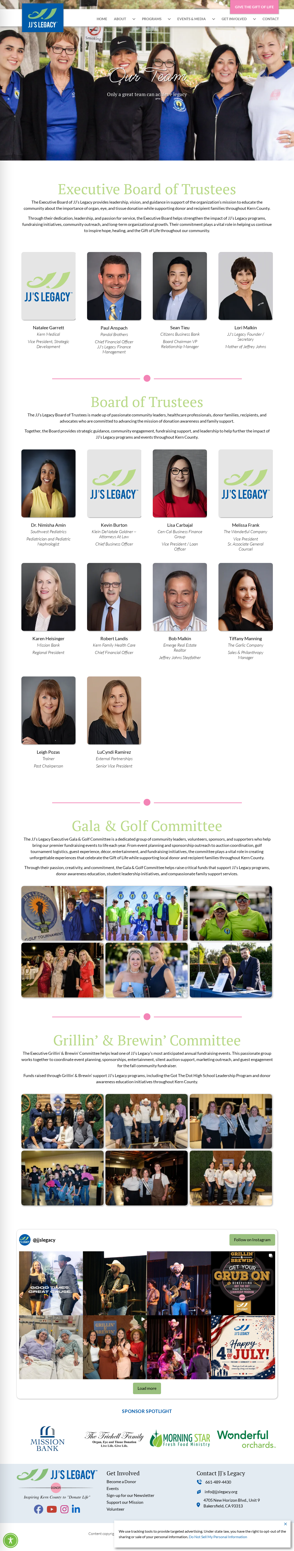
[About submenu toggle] (134, 18)
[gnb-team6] (62, 1121)
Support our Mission (125, 1502)
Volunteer (115, 1509)
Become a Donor (121, 1481)
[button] (51, 1283)
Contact (271, 19)
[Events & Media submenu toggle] (213, 18)
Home (102, 19)
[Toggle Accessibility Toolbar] (10, 1540)
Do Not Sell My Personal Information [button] (218, 1536)
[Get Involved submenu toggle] (254, 18)
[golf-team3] (231, 913)
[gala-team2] (146, 970)
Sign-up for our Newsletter (130, 1495)
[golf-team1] (146, 913)
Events (113, 1488)
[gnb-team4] (231, 1121)
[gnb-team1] (146, 1121)
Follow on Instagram (252, 1239)
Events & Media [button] (191, 19)
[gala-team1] (62, 970)
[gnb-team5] (146, 1178)
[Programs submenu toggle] (169, 18)
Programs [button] (151, 19)
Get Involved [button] (234, 19)
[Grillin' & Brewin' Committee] (231, 1178)
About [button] (120, 19)
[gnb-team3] (62, 1178)
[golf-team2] (62, 913)
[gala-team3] (231, 970)
